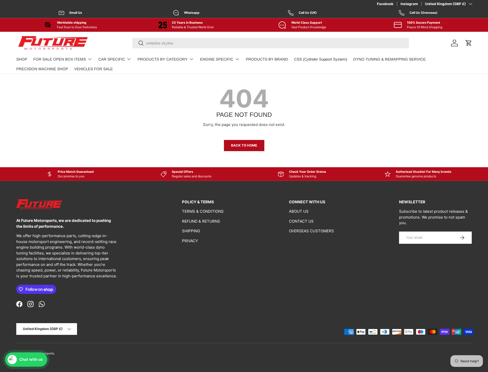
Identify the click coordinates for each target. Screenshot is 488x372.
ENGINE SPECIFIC (216, 59)
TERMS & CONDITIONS (203, 211)
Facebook (385, 4)
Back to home (244, 145)
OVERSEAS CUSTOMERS (311, 230)
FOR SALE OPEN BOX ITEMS (59, 59)
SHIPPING (191, 230)
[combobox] (270, 43)
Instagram (409, 4)
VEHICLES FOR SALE (93, 69)
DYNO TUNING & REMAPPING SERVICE (389, 59)
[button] (468, 43)
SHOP (21, 59)
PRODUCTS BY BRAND (267, 59)
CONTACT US (301, 221)
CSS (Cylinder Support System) (320, 59)
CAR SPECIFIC (111, 59)
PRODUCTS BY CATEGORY (163, 59)
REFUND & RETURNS (201, 221)
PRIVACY (190, 240)
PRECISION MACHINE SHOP (42, 69)
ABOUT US (299, 211)
